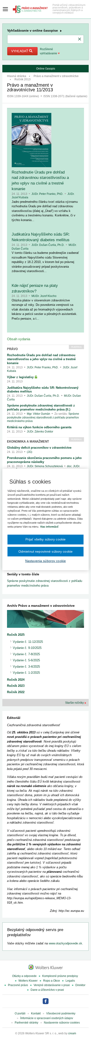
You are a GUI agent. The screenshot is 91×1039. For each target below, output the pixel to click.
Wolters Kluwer (28, 980)
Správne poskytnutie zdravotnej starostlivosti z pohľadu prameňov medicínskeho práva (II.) (41, 407)
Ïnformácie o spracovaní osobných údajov (46, 1018)
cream (72, 1033)
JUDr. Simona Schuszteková (45, 466)
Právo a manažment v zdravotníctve (56, 76)
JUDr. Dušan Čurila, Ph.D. (48, 245)
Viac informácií (49, 526)
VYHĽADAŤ (20, 51)
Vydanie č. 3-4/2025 (26, 666)
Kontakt (36, 1013)
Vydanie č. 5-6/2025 (26, 660)
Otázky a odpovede (24, 976)
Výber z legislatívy (21, 377)
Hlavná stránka (16, 76)
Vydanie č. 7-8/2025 (26, 654)
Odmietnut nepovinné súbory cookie (45, 551)
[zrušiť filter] (79, 39)
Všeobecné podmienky (60, 1013)
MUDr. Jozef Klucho (44, 296)
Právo (12, 349)
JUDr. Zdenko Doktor (40, 431)
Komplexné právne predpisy (60, 976)
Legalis (70, 980)
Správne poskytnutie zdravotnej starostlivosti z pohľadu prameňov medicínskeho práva (43, 417)
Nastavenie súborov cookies (62, 1022)
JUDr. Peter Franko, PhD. (48, 194)
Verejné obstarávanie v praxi (52, 985)
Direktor (80, 985)
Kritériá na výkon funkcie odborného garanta (39, 427)
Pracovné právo (18, 985)
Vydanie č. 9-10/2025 (27, 648)
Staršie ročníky (74, 702)
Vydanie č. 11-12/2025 (28, 641)
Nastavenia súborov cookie (45, 561)
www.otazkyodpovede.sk (65, 943)
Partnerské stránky (26, 1022)
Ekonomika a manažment (28, 441)
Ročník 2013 (22, 79)
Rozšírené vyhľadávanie (49, 51)
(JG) (29, 452)
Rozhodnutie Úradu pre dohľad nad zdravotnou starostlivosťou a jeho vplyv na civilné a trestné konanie (41, 359)
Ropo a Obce (51, 980)
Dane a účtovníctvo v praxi (47, 989)
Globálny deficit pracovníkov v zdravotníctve (39, 447)
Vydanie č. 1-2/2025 (26, 672)
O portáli (20, 1013)
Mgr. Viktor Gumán (39, 413)
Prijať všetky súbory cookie (45, 539)
